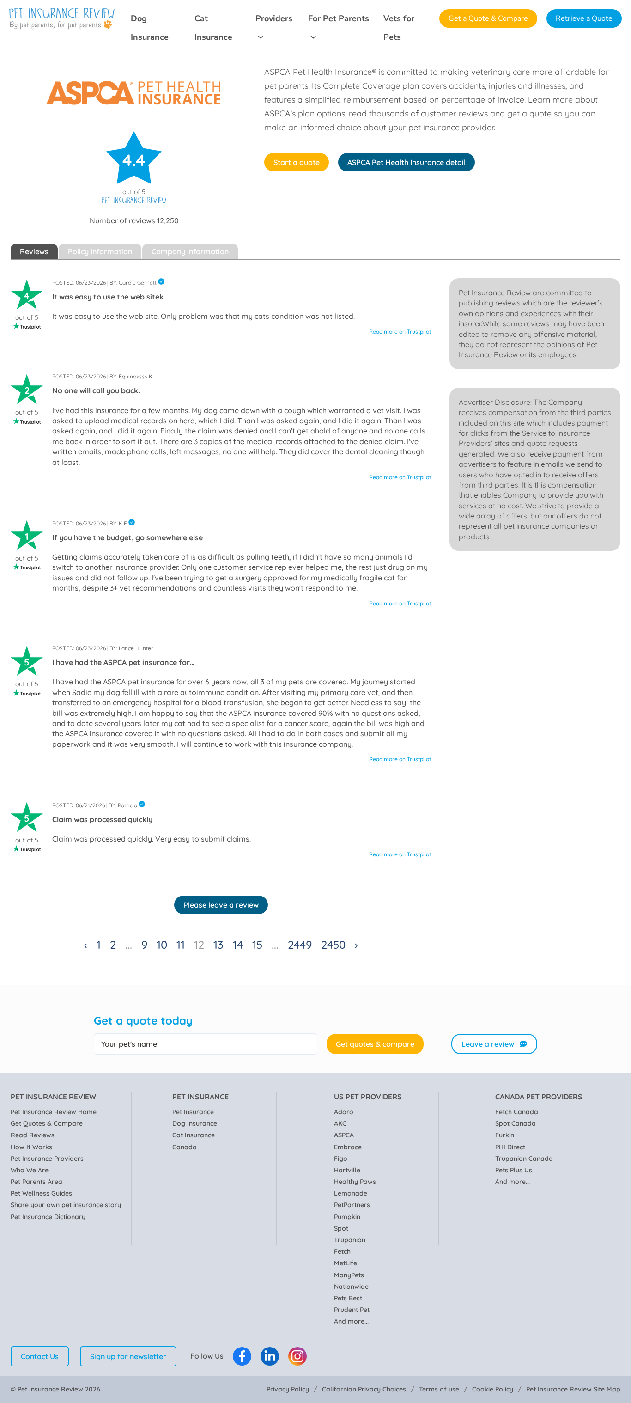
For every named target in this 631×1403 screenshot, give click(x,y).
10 (162, 945)
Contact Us (40, 1356)
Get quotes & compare (375, 1044)
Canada (184, 1147)
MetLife (345, 1263)
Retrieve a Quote (584, 18)
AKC (340, 1123)
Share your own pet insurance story (66, 1205)
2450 (333, 945)
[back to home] (62, 19)
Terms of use (439, 1389)
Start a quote (296, 162)
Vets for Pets (398, 20)
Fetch (342, 1251)
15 (257, 945)
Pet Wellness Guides (41, 1193)
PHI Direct (510, 1147)
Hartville (347, 1170)
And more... (351, 1321)
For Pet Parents (338, 18)
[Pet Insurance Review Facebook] (242, 1356)
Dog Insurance (150, 20)
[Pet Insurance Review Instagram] (297, 1356)
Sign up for (128, 1356)
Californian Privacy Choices (364, 1389)
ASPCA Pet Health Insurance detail (406, 162)
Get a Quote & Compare (488, 18)
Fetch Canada (516, 1112)
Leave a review (487, 1044)
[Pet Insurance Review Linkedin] (270, 1356)
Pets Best (348, 1298)
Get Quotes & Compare (47, 1123)
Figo (340, 1158)
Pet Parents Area (36, 1181)
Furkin (504, 1135)
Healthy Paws (355, 1181)
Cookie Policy (492, 1389)
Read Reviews (33, 1135)
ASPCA (344, 1135)
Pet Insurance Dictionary (48, 1217)
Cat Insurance (213, 20)
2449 (300, 945)
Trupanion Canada (524, 1158)
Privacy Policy (288, 1389)
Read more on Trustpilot (400, 331)
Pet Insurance (193, 1112)
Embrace (348, 1147)
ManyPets (349, 1275)
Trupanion (349, 1240)
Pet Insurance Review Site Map (573, 1389)
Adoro (343, 1112)
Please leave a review (221, 904)
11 (180, 945)
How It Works (31, 1147)
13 (218, 945)
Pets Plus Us (513, 1170)
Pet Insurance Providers (47, 1158)
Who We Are (30, 1170)
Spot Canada (515, 1123)
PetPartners (352, 1205)
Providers (273, 18)
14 (238, 945)
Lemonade (350, 1193)
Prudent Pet (352, 1309)
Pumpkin (347, 1217)
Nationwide (351, 1286)
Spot (341, 1228)
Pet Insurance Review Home (54, 1112)
